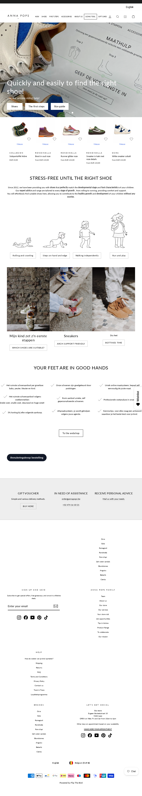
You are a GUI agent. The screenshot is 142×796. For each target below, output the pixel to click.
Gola (103, 544)
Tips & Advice (103, 623)
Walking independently (87, 255)
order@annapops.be (71, 499)
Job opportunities (103, 619)
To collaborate (103, 632)
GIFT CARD (102, 17)
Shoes (14, 106)
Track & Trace (39, 690)
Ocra (103, 539)
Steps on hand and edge (55, 255)
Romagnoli (103, 548)
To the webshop (71, 433)
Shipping (39, 663)
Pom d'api (103, 557)
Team (103, 596)
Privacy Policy (39, 681)
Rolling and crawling (23, 255)
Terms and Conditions (38, 677)
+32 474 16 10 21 (71, 505)
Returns (39, 668)
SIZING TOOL (90, 17)
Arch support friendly (71, 343)
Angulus (103, 570)
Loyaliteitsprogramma (39, 694)
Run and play (119, 255)
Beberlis (103, 575)
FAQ (39, 672)
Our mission (103, 637)
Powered (64, 782)
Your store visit (103, 614)
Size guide (59, 106)
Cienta (103, 579)
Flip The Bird (77, 782)
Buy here (28, 506)
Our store (103, 605)
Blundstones (103, 566)
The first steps (37, 106)
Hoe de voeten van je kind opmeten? (39, 659)
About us (103, 601)
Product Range (103, 628)
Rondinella (103, 553)
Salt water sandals (103, 562)
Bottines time (113, 342)
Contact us (39, 685)
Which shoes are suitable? (28, 347)
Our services (103, 610)
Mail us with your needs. (114, 499)
